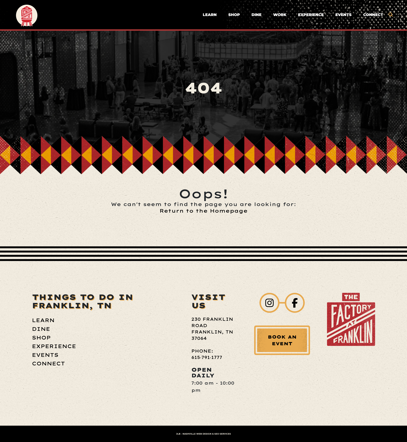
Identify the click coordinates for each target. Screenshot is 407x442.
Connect (373, 14)
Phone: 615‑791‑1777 (206, 354)
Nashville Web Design (197, 434)
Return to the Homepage (204, 211)
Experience (311, 14)
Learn (210, 14)
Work (279, 14)
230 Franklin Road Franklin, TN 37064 (212, 328)
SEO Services (222, 434)
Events (343, 14)
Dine (256, 14)
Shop (234, 14)
